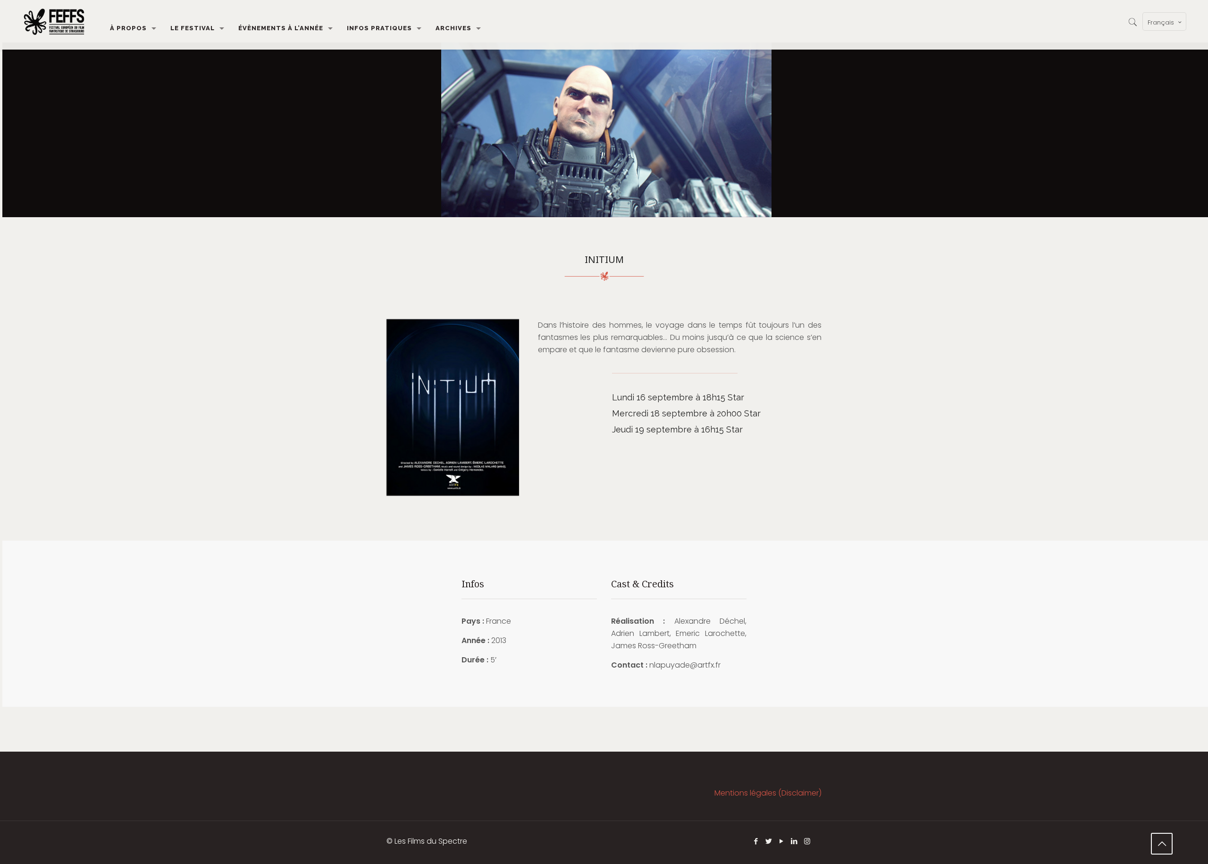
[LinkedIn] (794, 841)
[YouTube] (782, 841)
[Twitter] (769, 841)
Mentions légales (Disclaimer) (768, 793)
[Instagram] (807, 841)
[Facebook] (756, 841)
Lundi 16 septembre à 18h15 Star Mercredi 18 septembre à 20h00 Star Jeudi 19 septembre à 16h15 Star (686, 413)
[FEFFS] (54, 21)
